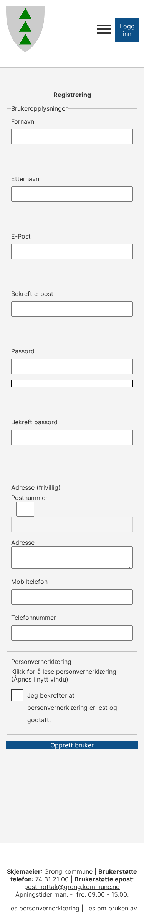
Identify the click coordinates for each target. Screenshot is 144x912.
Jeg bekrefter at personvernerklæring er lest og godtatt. (72, 696)
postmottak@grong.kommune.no (72, 887)
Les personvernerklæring (43, 908)
